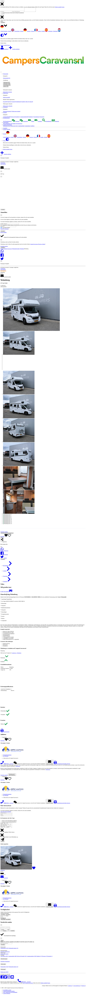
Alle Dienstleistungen (7, 121)
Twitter (5, 558)
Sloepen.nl (83, 985)
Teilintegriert (7, 83)
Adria (14, 101)
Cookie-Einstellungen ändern (9, 991)
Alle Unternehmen (6, 123)
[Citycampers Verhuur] (13, 752)
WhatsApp (6, 550)
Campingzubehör (24, 116)
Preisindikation (48, 121)
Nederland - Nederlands (53, 31)
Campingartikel (7, 116)
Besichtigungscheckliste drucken (63, 763)
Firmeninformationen (7, 754)
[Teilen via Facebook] (2, 256)
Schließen (3, 22)
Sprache (4, 133)
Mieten (32, 121)
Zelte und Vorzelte (15, 116)
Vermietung (5, 107)
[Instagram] (9, 978)
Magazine (57, 121)
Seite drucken (6, 731)
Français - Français (30, 31)
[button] (4, 27)
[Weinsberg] (16, 869)
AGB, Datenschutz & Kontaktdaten (10, 992)
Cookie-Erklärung (6, 993)
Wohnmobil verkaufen (7, 92)
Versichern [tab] (5, 581)
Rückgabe (7, 913)
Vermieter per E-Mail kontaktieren (7, 533)
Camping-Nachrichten (7, 124)
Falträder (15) (39, 956)
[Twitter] (5, 978)
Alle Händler (13, 123)
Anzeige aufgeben (16, 49)
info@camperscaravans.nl (28, 982)
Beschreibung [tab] (6, 565)
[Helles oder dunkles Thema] (4, 36)
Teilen (2, 537)
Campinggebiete (21, 125)
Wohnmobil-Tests (6, 125)
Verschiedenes (36, 116)
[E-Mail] (12, 978)
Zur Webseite (5, 756)
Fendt (23, 101)
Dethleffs (18, 101)
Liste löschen (3, 164)
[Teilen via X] (2, 259)
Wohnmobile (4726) (4, 948)
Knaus (5, 101)
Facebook (6, 554)
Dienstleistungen (6, 117)
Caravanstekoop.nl (77, 985)
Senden (2, 14)
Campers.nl (70, 985)
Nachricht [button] (6, 877)
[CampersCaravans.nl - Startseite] (43, 70)
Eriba (31, 101)
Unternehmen (5, 122)
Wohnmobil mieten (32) (13, 948)
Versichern (17, 121)
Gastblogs (32, 125)
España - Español (41, 31)
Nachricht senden (49, 763)
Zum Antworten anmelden (6, 811)
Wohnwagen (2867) (4, 953)
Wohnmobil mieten (7, 111)
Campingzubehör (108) (31, 956)
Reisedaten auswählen (5, 919)
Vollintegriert (7, 82)
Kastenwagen (7, 85)
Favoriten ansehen (4, 246)
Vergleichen (3, 162)
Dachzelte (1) (49, 956)
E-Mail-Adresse (4, 223)
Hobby (9, 101)
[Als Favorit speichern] (33, 869)
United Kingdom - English (6, 31)
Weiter (2, 940)
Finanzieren (25, 121)
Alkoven (6, 86)
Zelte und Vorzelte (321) (22, 956)
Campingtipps (27, 125)
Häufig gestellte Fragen (59, 7)
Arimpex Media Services (28, 987)
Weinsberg (22, 248)
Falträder (31, 116)
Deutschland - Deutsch (19, 31)
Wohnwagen (5, 93)
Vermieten (40, 121)
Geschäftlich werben (7, 990)
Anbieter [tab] (5, 570)
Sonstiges (5, 112)
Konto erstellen (4, 232)
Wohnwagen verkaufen (7, 106)
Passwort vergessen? (5, 228)
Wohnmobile (5, 73)
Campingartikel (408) (12, 956)
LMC (27, 101)
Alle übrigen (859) (4, 956)
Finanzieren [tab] (5, 576)
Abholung (3, 913)
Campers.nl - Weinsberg (16, 652)
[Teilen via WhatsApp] (2, 252)
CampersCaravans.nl (8, 248)
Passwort (2, 226)
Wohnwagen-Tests (14, 125)
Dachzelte (42, 116)
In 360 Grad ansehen (5, 591)
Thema (4, 140)
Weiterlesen (17, 766)
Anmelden (5, 128)
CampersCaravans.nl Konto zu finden (37, 244)
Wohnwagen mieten (16, 111)
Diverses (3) (44, 956)
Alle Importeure (19, 123)
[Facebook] (2, 978)
